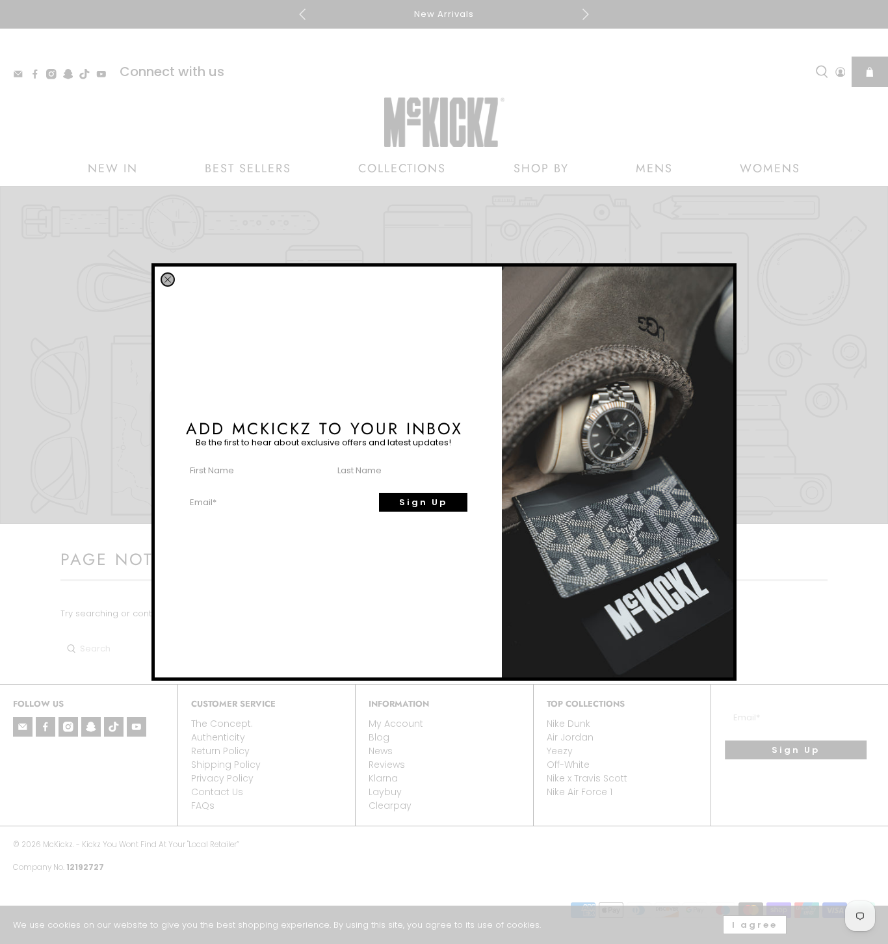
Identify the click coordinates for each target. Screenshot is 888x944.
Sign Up (423, 502)
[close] (167, 279)
